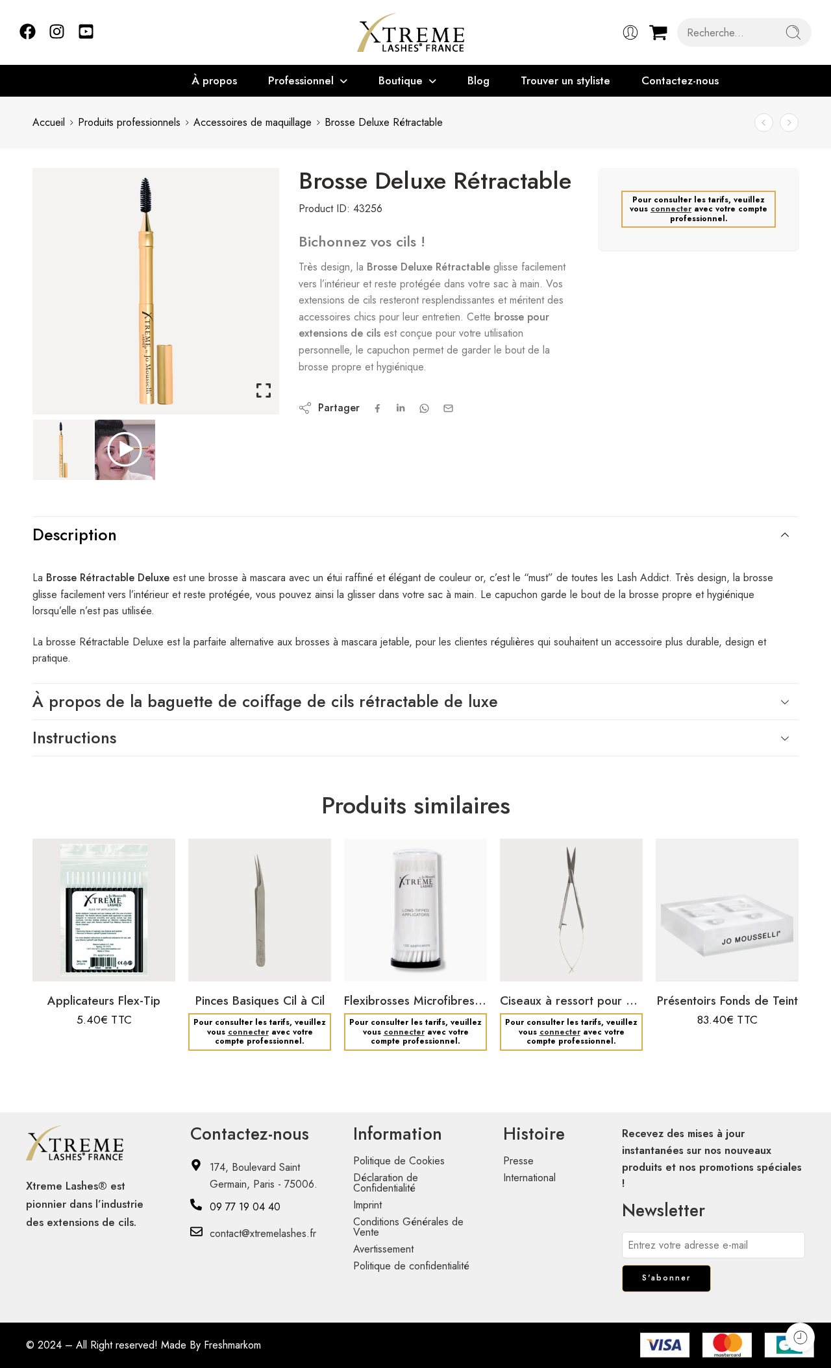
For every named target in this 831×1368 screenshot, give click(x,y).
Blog (478, 80)
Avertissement (383, 1249)
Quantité (59, 905)
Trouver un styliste (565, 80)
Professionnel (301, 80)
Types (210, 905)
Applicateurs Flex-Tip (103, 1000)
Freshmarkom (232, 1345)
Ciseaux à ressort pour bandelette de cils (571, 1000)
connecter (671, 209)
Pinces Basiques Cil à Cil (260, 1000)
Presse (518, 1160)
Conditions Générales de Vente (408, 1227)
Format (679, 905)
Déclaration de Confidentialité (385, 1182)
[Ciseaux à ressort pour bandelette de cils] (571, 910)
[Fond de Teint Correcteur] (763, 123)
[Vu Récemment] (800, 1337)
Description (74, 534)
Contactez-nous (680, 80)
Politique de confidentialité (411, 1265)
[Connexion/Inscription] (630, 32)
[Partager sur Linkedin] (400, 408)
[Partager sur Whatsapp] (424, 408)
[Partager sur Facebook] (377, 408)
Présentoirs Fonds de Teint (727, 1000)
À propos (214, 80)
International (529, 1177)
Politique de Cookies (399, 1160)
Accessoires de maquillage (252, 122)
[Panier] (658, 32)
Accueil (48, 122)
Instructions (74, 737)
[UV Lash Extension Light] (789, 123)
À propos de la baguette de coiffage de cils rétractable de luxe (265, 701)
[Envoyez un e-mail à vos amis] (448, 408)
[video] (125, 450)
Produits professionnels (129, 122)
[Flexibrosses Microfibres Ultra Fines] (415, 910)
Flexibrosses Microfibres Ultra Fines (415, 1000)
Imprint (367, 1204)
